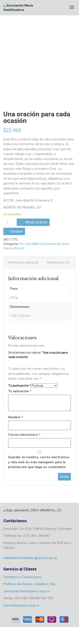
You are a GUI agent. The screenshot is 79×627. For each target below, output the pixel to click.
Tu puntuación (19, 385)
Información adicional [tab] (23, 262)
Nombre (15, 417)
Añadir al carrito (36, 222)
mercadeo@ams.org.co (21, 605)
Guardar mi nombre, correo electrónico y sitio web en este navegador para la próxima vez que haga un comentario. (38, 462)
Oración (19, 248)
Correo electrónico (24, 435)
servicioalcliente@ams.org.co (26, 591)
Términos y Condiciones (22, 577)
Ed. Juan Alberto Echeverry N (40, 244)
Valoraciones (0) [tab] (58, 262)
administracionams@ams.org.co (30, 558)
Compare (16, 231)
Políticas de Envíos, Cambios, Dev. (29, 584)
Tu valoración (19, 391)
